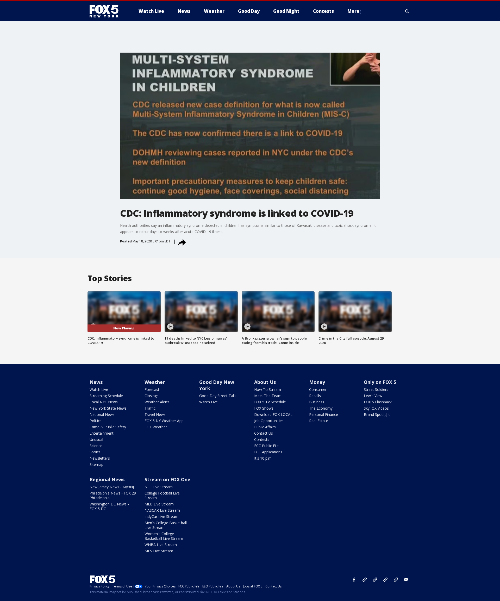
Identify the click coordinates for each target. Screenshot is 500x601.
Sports (95, 451)
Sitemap (96, 464)
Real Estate (318, 420)
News (96, 382)
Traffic (150, 408)
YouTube (385, 579)
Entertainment (102, 433)
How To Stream (267, 389)
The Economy (321, 408)
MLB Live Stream (159, 504)
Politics (96, 420)
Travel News (155, 414)
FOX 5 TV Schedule (270, 401)
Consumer (318, 389)
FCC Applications (268, 451)
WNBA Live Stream (161, 544)
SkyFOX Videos (376, 408)
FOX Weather (156, 426)
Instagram (364, 579)
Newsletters (100, 458)
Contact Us (263, 433)
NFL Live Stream (159, 486)
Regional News (107, 479)
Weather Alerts (157, 401)
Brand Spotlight (377, 414)
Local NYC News (104, 401)
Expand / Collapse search (407, 11)
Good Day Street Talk (217, 395)
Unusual (96, 439)
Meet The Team (268, 395)
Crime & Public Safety (108, 426)
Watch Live (99, 389)
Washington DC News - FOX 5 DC (109, 506)
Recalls (315, 395)
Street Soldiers (376, 389)
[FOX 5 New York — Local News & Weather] (107, 11)
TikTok (375, 579)
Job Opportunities (269, 420)
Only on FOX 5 (380, 382)
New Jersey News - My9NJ (112, 486)
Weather (155, 382)
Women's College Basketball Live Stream (164, 536)
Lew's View (373, 395)
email (406, 579)
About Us (265, 382)
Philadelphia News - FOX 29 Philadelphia (113, 495)
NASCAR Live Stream (162, 510)
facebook (354, 579)
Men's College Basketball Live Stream (166, 525)
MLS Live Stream (159, 550)
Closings (152, 395)
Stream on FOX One (167, 479)
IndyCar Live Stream (161, 516)
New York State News (108, 408)
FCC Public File (266, 445)
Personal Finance (323, 414)
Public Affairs (265, 426)
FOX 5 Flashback (378, 401)
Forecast (152, 389)
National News (102, 414)
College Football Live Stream (162, 495)
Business (316, 401)
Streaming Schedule (106, 395)
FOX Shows (263, 408)
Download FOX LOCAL (273, 414)
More (353, 11)
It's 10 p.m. (263, 458)
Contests (261, 439)
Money (317, 382)
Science (96, 445)
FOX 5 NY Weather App (164, 420)
